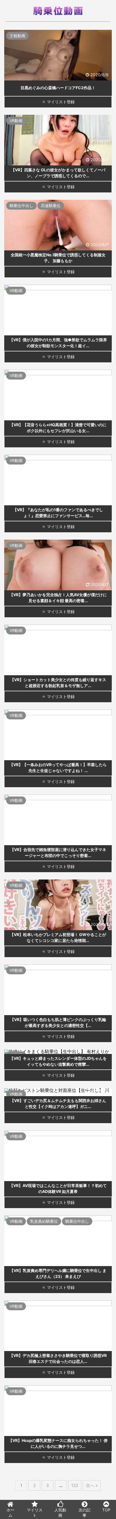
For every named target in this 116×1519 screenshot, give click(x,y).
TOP (106, 1509)
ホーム (10, 1512)
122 (74, 1485)
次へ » (92, 1485)
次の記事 (84, 1512)
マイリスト (35, 1512)
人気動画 (60, 1512)
